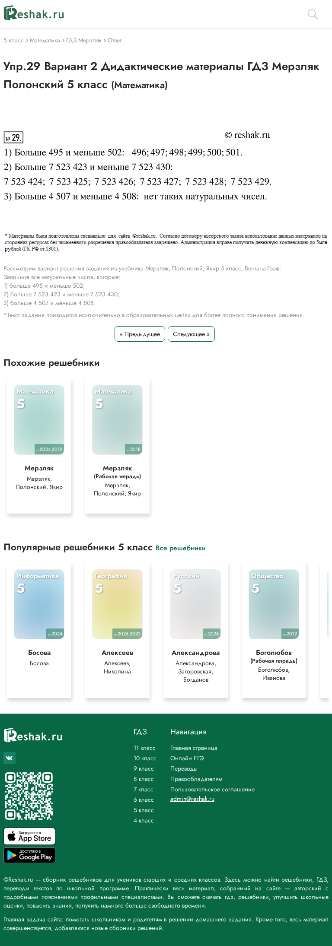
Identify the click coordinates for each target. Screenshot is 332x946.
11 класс (145, 747)
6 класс (144, 799)
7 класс (143, 789)
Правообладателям (196, 779)
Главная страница (193, 747)
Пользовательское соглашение (212, 789)
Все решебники (181, 547)
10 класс (145, 758)
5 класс (144, 810)
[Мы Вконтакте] (9, 758)
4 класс (144, 820)
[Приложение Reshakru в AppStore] (29, 843)
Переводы (184, 768)
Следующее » (191, 334)
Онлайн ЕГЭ (187, 758)
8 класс (144, 779)
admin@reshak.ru (192, 798)
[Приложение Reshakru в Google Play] (29, 861)
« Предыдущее (140, 334)
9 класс (144, 768)
